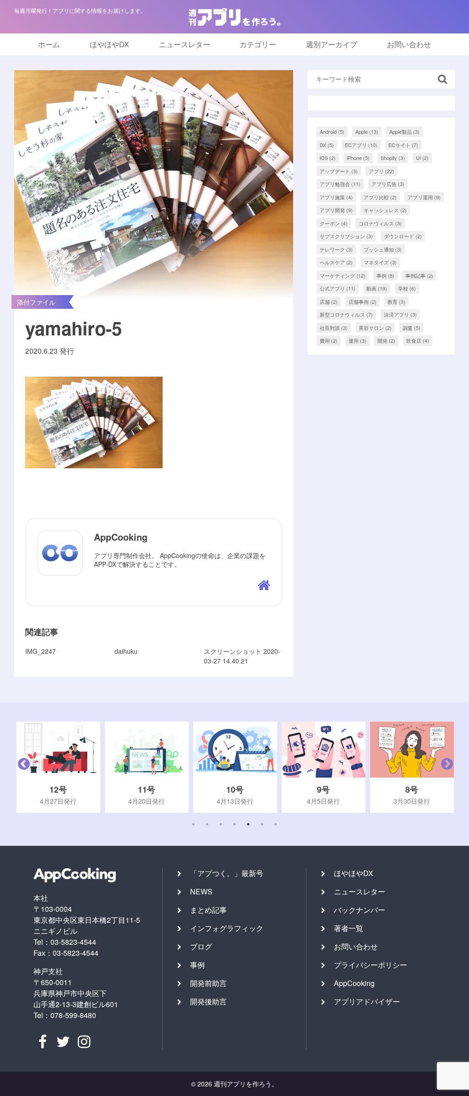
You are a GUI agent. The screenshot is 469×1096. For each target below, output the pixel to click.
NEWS (201, 891)
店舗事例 (362, 301)
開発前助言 (208, 983)
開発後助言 (208, 1001)
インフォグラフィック (226, 928)
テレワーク (336, 249)
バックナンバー (359, 909)
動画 (376, 288)
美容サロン (375, 327)
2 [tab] (207, 824)
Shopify (393, 157)
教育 (396, 301)
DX (327, 144)
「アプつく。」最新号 (226, 873)
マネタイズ (380, 262)
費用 (329, 340)
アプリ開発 (336, 210)
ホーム (49, 44)
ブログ (201, 946)
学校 (407, 288)
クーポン (334, 223)
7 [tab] (275, 824)
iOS (328, 157)
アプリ (381, 171)
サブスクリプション (346, 236)
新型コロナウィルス (346, 314)
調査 (411, 327)
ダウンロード (403, 236)
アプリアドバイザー (367, 1001)
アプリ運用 (424, 197)
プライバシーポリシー (370, 964)
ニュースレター (184, 44)
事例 (385, 275)
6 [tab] (262, 824)
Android (332, 131)
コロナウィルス (380, 223)
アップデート (339, 171)
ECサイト (403, 144)
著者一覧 (348, 928)
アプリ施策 (336, 197)
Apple (366, 131)
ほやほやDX (109, 44)
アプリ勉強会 (340, 183)
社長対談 (334, 327)
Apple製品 (404, 131)
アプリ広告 (387, 183)
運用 (357, 340)
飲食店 (417, 340)
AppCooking (354, 983)
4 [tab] (234, 824)
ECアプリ (361, 144)
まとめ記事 (208, 909)
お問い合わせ (409, 44)
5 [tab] (248, 824)
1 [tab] (193, 824)
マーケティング (342, 275)
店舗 (329, 301)
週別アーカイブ (331, 44)
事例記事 (419, 275)
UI (422, 157)
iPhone (358, 157)
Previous (21, 767)
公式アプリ (337, 288)
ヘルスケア (336, 262)
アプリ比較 (380, 197)
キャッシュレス (385, 210)
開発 (386, 340)
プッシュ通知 (383, 249)
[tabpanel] (58, 767)
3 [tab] (220, 824)
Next (444, 767)
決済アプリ (400, 314)
